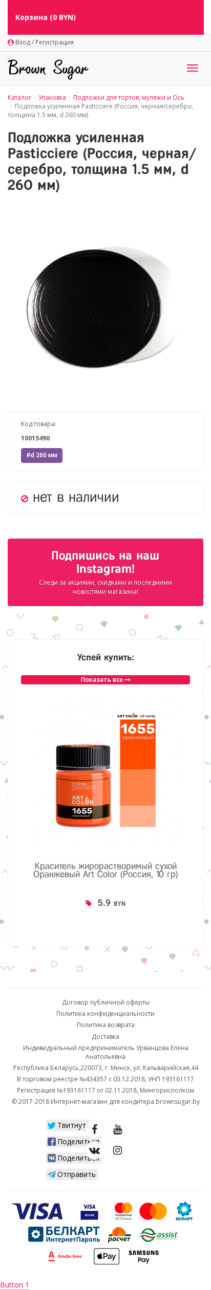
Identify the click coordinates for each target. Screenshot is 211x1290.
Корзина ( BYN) (45, 17)
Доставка (105, 1036)
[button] (194, 220)
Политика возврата (106, 1024)
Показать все (102, 679)
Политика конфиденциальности (105, 1013)
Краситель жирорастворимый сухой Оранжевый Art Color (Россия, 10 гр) (105, 870)
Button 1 (14, 1284)
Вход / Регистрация (44, 42)
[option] (105, 815)
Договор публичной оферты (106, 1002)
